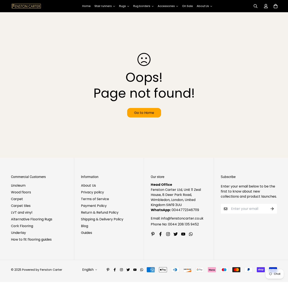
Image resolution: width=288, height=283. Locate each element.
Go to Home (144, 112)
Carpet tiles (21, 205)
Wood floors (21, 192)
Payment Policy (94, 205)
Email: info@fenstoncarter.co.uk (177, 218)
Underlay (18, 232)
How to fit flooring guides (31, 239)
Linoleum (18, 185)
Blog (84, 226)
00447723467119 (185, 210)
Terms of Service (95, 199)
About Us (88, 185)
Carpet (17, 199)
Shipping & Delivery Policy (102, 219)
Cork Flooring (22, 226)
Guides (86, 232)
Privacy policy (92, 192)
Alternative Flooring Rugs (31, 219)
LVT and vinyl (21, 212)
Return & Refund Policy (99, 212)
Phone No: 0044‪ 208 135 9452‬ (175, 224)
